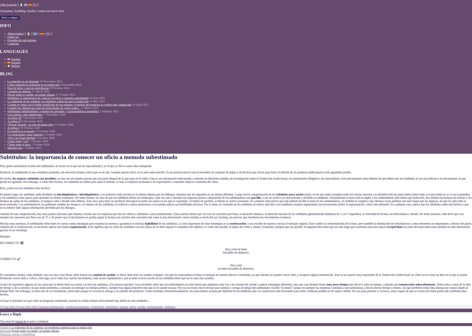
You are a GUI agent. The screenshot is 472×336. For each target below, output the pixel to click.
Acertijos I (13, 128)
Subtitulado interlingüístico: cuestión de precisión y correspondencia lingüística (53, 111)
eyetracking (97, 307)
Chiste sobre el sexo (19, 144)
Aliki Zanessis (39, 307)
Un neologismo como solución (25, 134)
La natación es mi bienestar (23, 81)
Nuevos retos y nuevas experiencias (28, 88)
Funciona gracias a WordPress (17, 334)
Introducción (14, 147)
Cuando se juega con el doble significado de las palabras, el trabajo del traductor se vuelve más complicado (69, 104)
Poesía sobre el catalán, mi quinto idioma (31, 94)
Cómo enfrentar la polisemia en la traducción (33, 84)
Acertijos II (13, 121)
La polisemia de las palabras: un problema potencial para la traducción (48, 101)
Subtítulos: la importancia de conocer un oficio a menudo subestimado (48, 98)
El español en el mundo (21, 131)
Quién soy (13, 37)
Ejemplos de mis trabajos (21, 40)
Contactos (13, 43)
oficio (132, 307)
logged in (20, 321)
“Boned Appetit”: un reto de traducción (30, 124)
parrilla (141, 307)
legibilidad (112, 307)
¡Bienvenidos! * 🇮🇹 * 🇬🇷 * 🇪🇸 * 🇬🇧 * (30, 33)
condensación (56, 307)
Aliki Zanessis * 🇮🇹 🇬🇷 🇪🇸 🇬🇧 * (19, 4)
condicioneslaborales (77, 307)
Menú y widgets (9, 17)
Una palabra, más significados (24, 114)
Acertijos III (14, 118)
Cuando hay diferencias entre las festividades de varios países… (44, 108)
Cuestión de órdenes (19, 91)
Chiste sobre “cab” (18, 141)
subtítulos (169, 307)
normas (123, 307)
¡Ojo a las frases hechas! (21, 137)
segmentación (155, 307)
